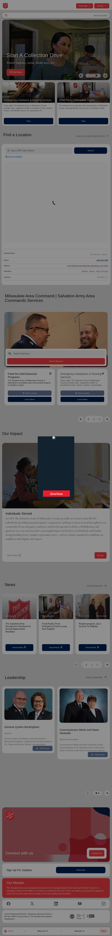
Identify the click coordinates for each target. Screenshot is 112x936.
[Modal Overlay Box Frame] (56, 468)
